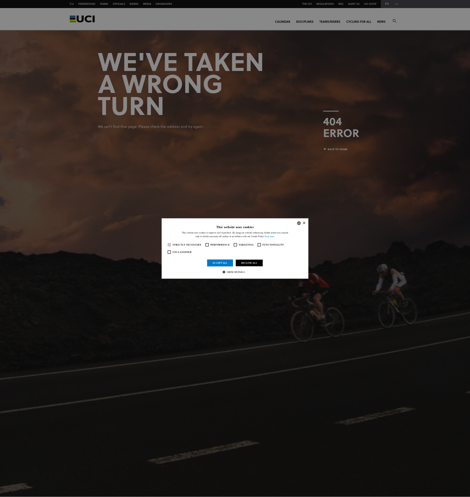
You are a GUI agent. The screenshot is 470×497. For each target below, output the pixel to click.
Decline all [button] (249, 263)
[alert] (235, 248)
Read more (269, 236)
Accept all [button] (220, 263)
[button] (235, 272)
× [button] (304, 223)
